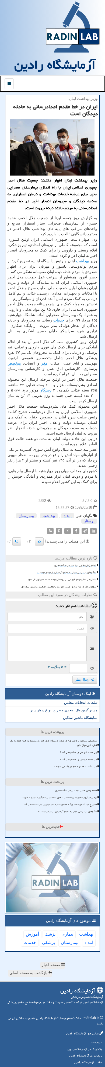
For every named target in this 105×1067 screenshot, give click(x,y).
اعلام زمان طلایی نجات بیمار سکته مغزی (75, 565)
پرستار (89, 521)
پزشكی (48, 942)
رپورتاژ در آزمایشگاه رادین (85, 1055)
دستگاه (45, 390)
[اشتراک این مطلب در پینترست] (59, 531)
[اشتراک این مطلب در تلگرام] (85, 531)
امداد (68, 516)
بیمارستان (26, 516)
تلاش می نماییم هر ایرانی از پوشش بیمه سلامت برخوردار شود (61, 579)
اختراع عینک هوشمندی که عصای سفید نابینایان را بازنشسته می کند (60, 804)
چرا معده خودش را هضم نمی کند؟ (78, 752)
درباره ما (97, 1042)
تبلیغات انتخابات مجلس (80, 703)
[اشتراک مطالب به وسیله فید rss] (50, 531)
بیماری (67, 934)
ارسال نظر (83, 679)
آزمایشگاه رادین (55, 64)
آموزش (32, 934)
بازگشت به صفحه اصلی (28, 973)
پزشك (50, 934)
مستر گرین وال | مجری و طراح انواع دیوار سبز (63, 710)
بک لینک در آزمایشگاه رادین (85, 1049)
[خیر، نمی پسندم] (16, 541)
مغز (44, 363)
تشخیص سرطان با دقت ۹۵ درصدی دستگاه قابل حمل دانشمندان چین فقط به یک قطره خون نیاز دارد (53, 743)
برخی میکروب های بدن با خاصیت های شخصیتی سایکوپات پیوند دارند (59, 797)
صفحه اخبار (51, 965)
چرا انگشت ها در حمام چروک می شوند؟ (75, 766)
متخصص (14, 363)
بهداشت (82, 261)
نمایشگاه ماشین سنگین (80, 718)
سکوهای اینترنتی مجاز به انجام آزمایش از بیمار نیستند (66, 572)
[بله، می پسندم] (39, 541)
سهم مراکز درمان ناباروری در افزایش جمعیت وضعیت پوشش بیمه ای (58, 586)
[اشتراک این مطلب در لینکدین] (93, 531)
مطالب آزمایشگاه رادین (88, 1062)
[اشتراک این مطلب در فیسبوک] (76, 531)
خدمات (58, 320)
